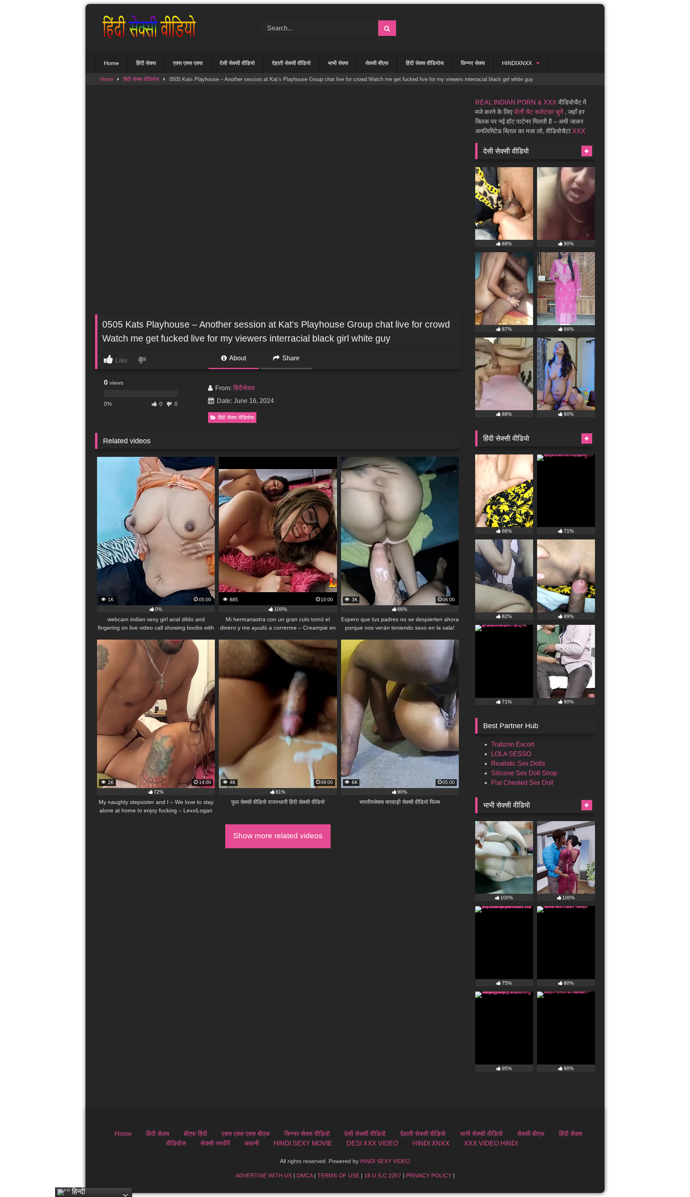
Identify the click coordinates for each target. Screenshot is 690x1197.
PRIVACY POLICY (429, 1175)
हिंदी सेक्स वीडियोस (425, 63)
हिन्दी (77, 1191)
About (237, 358)
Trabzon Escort (512, 744)
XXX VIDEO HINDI (491, 1143)
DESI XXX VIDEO (372, 1143)
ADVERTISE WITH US (264, 1175)
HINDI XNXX (431, 1143)
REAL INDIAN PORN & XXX (516, 102)
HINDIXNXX (517, 63)
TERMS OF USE (338, 1175)
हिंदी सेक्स (146, 63)
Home (111, 63)
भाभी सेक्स (338, 63)
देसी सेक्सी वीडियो (237, 63)
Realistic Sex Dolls (518, 763)
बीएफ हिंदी (195, 1133)
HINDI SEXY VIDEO (385, 1161)
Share (290, 358)
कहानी (251, 1143)
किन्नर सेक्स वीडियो (307, 1133)
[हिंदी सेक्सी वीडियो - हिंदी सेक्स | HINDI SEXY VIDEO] (147, 28)
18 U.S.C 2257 (382, 1175)
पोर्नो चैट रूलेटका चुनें (538, 112)
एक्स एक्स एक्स (187, 63)
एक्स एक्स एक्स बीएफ (246, 1133)
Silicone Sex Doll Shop (524, 773)
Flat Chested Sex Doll (522, 782)
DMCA (305, 1175)
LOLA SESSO (511, 754)
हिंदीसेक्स (244, 388)
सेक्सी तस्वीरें (215, 1143)
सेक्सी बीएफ (377, 63)
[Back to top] (665, 1173)
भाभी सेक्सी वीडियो (481, 1133)
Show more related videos (278, 836)
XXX (578, 131)
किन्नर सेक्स (473, 63)
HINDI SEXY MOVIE (303, 1143)
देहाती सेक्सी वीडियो (291, 63)
